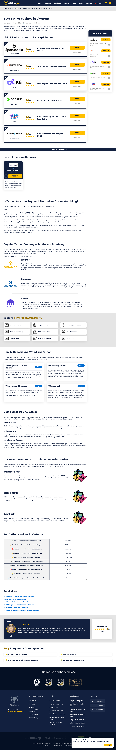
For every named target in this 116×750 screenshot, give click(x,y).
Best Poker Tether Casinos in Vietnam (17, 602)
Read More (99, 745)
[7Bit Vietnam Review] (109, 89)
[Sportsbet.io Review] (109, 44)
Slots (81, 3)
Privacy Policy (33, 718)
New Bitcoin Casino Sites (58, 714)
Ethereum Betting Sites (77, 723)
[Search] (110, 3)
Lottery (89, 3)
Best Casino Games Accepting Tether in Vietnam (21, 610)
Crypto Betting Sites (76, 701)
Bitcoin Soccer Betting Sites (77, 715)
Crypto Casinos (55, 701)
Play (77, 48)
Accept (108, 745)
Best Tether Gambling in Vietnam (16, 608)
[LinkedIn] (11, 636)
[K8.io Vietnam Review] (109, 66)
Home (40, 3)
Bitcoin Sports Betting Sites (77, 705)
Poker (74, 3)
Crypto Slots (54, 707)
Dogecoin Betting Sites (77, 720)
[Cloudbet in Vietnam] (13, 165)
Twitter (100, 705)
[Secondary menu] (106, 3)
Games (66, 3)
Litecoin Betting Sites (77, 726)
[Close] (112, 739)
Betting (48, 3)
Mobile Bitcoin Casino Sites (57, 718)
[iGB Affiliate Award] (37, 682)
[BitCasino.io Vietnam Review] (109, 55)
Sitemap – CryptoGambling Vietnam (34, 709)
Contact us (32, 701)
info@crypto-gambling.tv (16, 711)
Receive (15, 176)
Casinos (57, 3)
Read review (77, 52)
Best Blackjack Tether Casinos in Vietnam (19, 605)
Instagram (99, 710)
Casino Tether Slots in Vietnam (15, 599)
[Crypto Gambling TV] (13, 3)
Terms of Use (33, 714)
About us (32, 704)
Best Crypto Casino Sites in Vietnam (21, 8)
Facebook (100, 701)
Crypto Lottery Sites (56, 711)
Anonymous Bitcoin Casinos (56, 723)
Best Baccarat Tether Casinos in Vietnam (19, 596)
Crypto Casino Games (57, 704)
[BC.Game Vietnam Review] (109, 78)
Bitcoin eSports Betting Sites (77, 710)
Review (6, 176)
